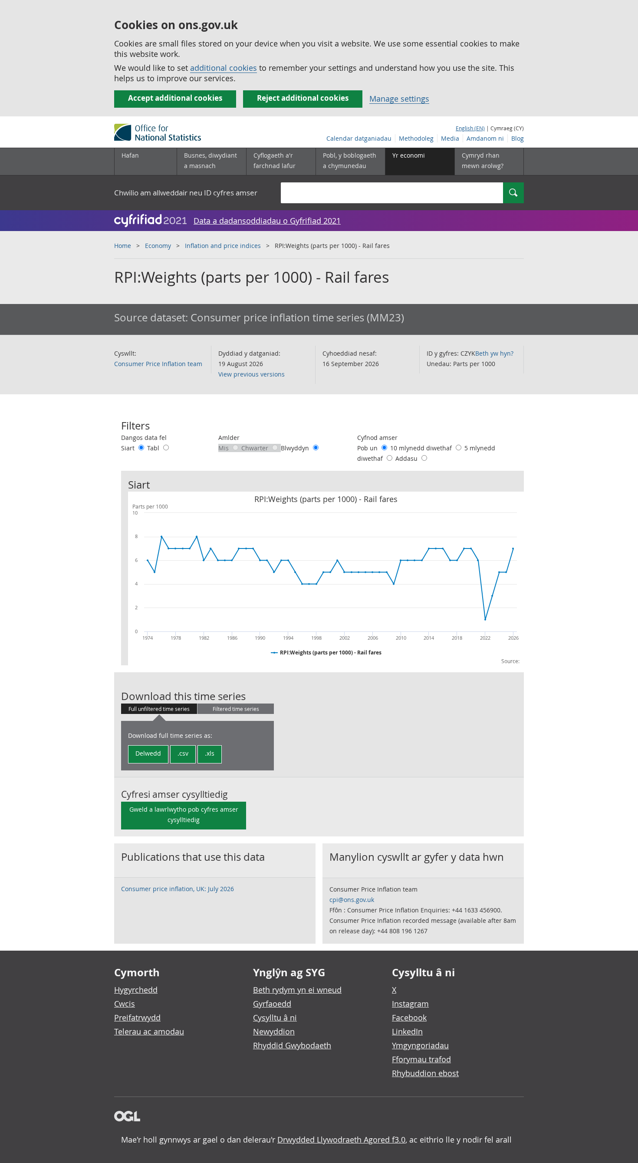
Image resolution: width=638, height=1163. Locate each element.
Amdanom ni (485, 138)
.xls (209, 753)
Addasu (407, 458)
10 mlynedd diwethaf (422, 448)
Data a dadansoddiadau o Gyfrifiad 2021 (267, 220)
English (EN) (470, 128)
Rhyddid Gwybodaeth (292, 1045)
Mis (224, 448)
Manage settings (399, 98)
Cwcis (124, 1003)
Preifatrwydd (137, 1017)
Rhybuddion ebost (425, 1073)
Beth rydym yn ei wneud (297, 990)
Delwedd (148, 753)
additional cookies (223, 68)
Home (122, 245)
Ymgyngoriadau (420, 1045)
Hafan (130, 155)
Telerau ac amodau (149, 1031)
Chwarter (255, 448)
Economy (158, 245)
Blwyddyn (296, 448)
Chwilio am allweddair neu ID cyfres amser (185, 193)
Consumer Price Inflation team (158, 364)
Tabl (154, 448)
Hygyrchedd (136, 990)
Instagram (410, 1003)
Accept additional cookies (175, 98)
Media (450, 138)
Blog (517, 138)
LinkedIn (407, 1031)
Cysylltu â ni (275, 1017)
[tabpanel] (197, 745)
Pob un (368, 448)
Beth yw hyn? (494, 353)
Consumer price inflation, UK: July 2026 (177, 889)
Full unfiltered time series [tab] (159, 708)
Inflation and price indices (223, 245)
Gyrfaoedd (272, 1003)
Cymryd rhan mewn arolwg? (482, 160)
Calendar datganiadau (358, 138)
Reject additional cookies (303, 98)
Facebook (409, 1017)
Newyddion (274, 1031)
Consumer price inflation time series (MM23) (297, 317)
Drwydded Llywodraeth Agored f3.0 (341, 1139)
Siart (128, 448)
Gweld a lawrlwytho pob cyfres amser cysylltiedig (183, 814)
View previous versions (251, 374)
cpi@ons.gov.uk (351, 899)
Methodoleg (416, 138)
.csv (183, 753)
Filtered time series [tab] (236, 708)
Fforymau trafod (421, 1059)
